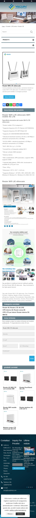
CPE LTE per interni (9, 312)
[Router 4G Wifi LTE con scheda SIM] (10, 378)
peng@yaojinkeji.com (10, 490)
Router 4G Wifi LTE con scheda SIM (9, 388)
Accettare (20, 514)
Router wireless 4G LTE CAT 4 (26, 408)
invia (32, 358)
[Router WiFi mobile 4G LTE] (10, 398)
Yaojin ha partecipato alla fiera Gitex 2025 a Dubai (29, 458)
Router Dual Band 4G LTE (25, 388)
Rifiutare (10, 514)
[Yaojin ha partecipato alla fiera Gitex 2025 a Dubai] (29, 451)
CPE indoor (14, 26)
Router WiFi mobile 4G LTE (9, 408)
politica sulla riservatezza (18, 510)
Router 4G (6, 307)
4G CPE (21, 307)
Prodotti (8, 26)
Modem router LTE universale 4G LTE (9, 428)
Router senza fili (19, 310)
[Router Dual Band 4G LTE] (27, 378)
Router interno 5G (23, 312)
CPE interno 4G (8, 310)
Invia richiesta (9, 97)
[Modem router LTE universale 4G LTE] (10, 418)
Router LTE (21, 26)
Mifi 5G (5, 314)
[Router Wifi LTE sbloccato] (18, 68)
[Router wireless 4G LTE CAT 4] (27, 398)
